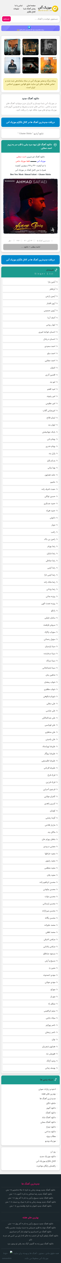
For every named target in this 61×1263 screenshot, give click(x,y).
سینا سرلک (50, 660)
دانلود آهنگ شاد (49, 1117)
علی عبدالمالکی (48, 717)
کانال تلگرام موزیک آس (46, 1161)
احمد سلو (51, 353)
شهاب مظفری (49, 689)
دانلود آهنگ (51, 1112)
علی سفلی (51, 703)
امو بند (52, 382)
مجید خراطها (50, 853)
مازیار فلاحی (50, 825)
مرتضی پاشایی (49, 946)
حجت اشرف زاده (48, 489)
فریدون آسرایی (49, 789)
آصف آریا (51, 317)
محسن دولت (50, 896)
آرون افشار (51, 303)
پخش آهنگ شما (29, 8)
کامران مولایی (49, 796)
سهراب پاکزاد (50, 632)
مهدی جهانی (50, 982)
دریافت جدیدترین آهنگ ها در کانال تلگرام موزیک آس (30, 122)
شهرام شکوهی (49, 696)
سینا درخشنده (49, 653)
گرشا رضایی (50, 818)
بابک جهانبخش (48, 432)
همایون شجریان (48, 1046)
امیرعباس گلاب (49, 410)
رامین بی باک (49, 539)
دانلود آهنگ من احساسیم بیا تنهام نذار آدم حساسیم (30, 1231)
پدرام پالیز (51, 460)
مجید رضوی (50, 860)
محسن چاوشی (49, 889)
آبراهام (52, 289)
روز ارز (53, 1151)
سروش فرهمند (49, 625)
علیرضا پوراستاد (48, 746)
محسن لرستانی (49, 903)
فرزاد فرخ (51, 775)
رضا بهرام (51, 546)
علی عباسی (50, 710)
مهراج (53, 989)
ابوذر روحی (50, 324)
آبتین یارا (51, 282)
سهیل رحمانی (49, 639)
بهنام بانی (51, 439)
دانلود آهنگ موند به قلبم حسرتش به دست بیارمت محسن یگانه (30, 1227)
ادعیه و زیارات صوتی (47, 1089)
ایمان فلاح (51, 417)
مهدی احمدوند (49, 975)
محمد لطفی (50, 932)
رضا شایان (51, 553)
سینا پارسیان (50, 646)
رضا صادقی (50, 560)
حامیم (52, 482)
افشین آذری (50, 374)
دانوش (52, 517)
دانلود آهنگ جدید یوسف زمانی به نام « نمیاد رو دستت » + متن (30, 1202)
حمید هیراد (50, 510)
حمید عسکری (49, 503)
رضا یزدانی (50, 589)
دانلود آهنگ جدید (30, 98)
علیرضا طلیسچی (48, 760)
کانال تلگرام (31, 11)
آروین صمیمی (49, 310)
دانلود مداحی (50, 1131)
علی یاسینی (50, 739)
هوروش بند (50, 1053)
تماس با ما (18, 5)
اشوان (52, 367)
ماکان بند (51, 832)
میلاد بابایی (50, 1018)
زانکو (53, 610)
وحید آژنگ (51, 1060)
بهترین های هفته (49, 1093)
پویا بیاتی (51, 467)
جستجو (6, 18)
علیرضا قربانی (49, 767)
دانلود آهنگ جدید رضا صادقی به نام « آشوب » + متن (30, 1194)
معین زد (52, 968)
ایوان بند (51, 424)
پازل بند (52, 453)
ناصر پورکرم (50, 1025)
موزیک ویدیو (50, 1141)
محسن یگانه (50, 918)
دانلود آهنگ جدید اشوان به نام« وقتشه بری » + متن (30, 1206)
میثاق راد (51, 1003)
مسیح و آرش (50, 960)
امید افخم (51, 389)
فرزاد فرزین (50, 782)
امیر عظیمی (50, 403)
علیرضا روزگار (49, 753)
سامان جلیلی (50, 617)
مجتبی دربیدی (49, 846)
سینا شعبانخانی (48, 667)
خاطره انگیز (51, 1103)
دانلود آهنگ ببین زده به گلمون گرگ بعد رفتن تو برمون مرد (30, 1243)
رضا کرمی (51, 567)
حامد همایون (50, 475)
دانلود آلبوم (51, 1108)
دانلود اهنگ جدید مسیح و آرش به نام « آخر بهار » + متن (30, 1198)
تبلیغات (16, 8)
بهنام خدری (50, 446)
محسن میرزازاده (48, 910)
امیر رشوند (51, 396)
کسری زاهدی (49, 803)
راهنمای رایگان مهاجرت (46, 1166)
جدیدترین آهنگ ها (43, 240)
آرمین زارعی (50, 296)
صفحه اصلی (31, 5)
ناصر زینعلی (50, 1032)
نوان (53, 1039)
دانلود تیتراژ (51, 1127)
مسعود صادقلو (49, 953)
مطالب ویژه (51, 1136)
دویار (53, 525)
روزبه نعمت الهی (48, 603)
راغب (53, 532)
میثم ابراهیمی (49, 1010)
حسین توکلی (50, 496)
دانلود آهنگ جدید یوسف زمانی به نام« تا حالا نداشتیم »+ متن (30, 1190)
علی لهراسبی (50, 725)
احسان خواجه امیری (47, 332)
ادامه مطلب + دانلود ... (30, 247)
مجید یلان (51, 875)
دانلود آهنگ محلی (48, 1122)
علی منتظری (50, 732)
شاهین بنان (50, 675)
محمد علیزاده (49, 925)
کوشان (52, 810)
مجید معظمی (49, 868)
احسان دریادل (49, 339)
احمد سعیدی (50, 346)
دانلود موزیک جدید (48, 1156)
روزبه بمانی (50, 596)
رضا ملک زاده (49, 582)
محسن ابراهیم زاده (47, 882)
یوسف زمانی (50, 1068)
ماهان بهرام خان (48, 839)
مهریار (52, 996)
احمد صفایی (50, 360)
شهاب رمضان (49, 682)
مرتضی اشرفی (49, 939)
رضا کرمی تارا (49, 575)
